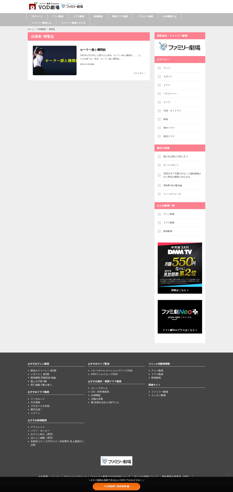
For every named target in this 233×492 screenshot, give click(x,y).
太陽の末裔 (97, 398)
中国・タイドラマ (172, 110)
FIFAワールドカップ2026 (104, 374)
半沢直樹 (35, 402)
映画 (165, 119)
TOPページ (37, 16)
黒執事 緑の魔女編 (172, 185)
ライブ (166, 102)
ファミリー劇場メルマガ (73, 23)
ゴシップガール (99, 388)
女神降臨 (95, 395)
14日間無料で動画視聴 (115, 486)
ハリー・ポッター (40, 430)
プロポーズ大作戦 (40, 406)
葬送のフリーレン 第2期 (43, 370)
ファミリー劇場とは (41, 23)
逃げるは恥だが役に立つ (175, 156)
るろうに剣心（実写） (42, 434)
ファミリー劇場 (159, 391)
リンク (55, 476)
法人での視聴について (146, 476)
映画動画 (98, 16)
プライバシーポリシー (75, 476)
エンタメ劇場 (158, 395)
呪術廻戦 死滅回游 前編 (43, 377)
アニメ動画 (57, 16)
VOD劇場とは (169, 16)
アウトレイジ (38, 427)
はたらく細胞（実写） (42, 437)
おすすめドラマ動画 (38, 392)
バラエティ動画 (145, 16)
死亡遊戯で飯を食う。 (42, 384)
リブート (35, 413)
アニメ (166, 68)
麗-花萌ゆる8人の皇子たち (105, 402)
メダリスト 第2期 (40, 374)
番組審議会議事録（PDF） (176, 476)
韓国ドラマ (169, 136)
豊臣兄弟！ (36, 409)
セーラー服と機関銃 (93, 49)
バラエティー (170, 93)
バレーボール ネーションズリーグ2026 (111, 370)
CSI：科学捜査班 (100, 391)
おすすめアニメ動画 (38, 363)
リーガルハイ (38, 398)
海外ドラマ (169, 127)
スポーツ (167, 76)
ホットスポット (171, 165)
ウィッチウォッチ (172, 194)
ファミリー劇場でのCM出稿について (110, 476)
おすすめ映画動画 (37, 420)
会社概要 (43, 476)
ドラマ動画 (78, 16)
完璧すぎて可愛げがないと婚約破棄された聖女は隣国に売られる (182, 175)
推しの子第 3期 (39, 381)
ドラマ (166, 85)
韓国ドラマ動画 (120, 16)
